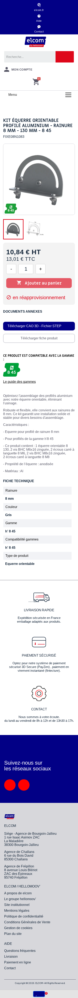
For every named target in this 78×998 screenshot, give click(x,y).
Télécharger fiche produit (39, 338)
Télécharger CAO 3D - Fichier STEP (34, 326)
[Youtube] (24, 785)
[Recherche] (65, 56)
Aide (39, 20)
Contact (39, 31)
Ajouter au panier (39, 283)
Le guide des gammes (19, 381)
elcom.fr (39, 10)
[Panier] (36, 82)
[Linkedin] (10, 785)
